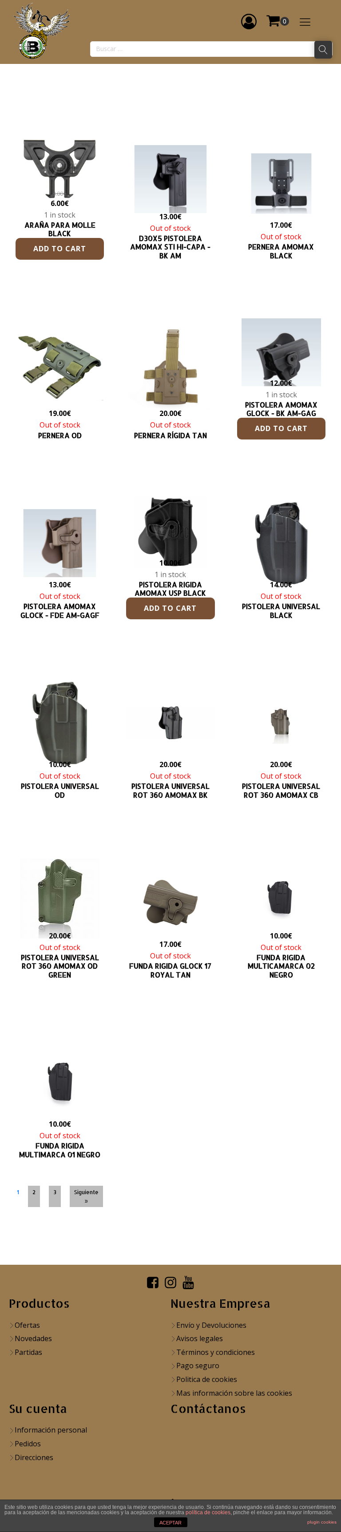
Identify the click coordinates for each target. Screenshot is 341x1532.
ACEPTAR (170, 1522)
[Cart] (277, 21)
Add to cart (59, 248)
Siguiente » (86, 1196)
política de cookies (208, 1512)
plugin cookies (322, 1522)
